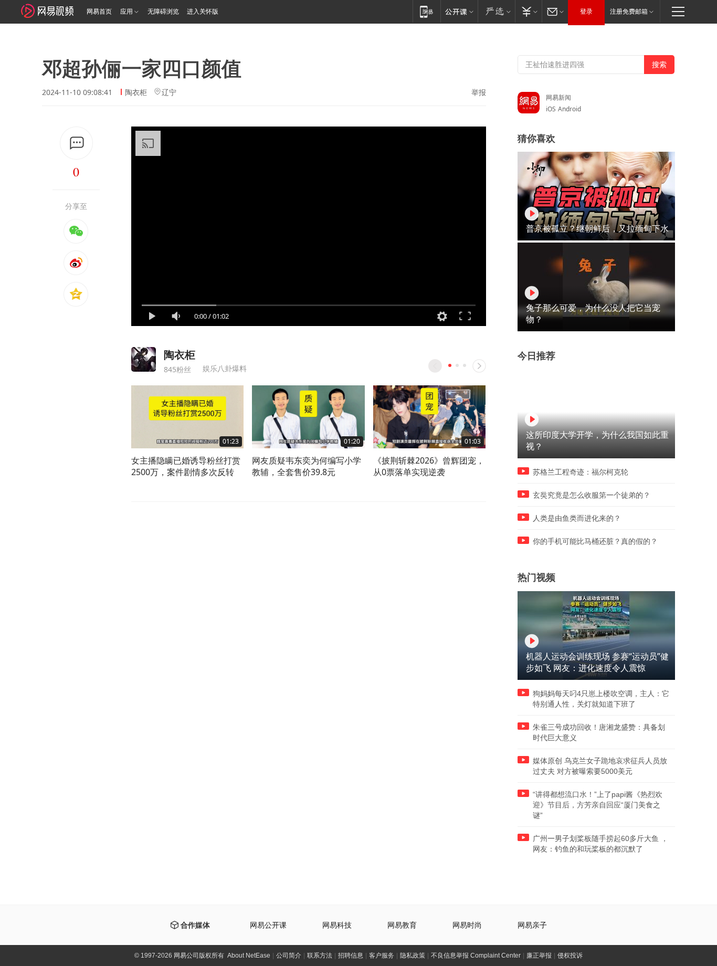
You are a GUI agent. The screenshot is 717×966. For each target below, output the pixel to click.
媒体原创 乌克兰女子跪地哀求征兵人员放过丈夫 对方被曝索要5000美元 (600, 766)
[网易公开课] (459, 11)
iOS (551, 108)
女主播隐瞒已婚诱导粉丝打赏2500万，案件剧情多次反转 (185, 466)
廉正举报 (539, 955)
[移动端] (426, 11)
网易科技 (337, 925)
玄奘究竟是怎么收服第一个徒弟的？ (591, 495)
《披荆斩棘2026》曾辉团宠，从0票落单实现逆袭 (428, 466)
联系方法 (319, 955)
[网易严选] (496, 11)
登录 (586, 11)
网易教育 (402, 925)
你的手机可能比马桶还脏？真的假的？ (595, 541)
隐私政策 (412, 955)
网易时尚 (467, 925)
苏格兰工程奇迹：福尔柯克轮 (580, 472)
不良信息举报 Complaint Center (476, 955)
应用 (126, 11)
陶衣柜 (136, 92)
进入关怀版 (202, 11)
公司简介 (288, 955)
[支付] (528, 11)
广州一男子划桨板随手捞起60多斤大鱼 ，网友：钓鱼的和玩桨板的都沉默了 (600, 843)
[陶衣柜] (143, 359)
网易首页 (99, 11)
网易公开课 (268, 925)
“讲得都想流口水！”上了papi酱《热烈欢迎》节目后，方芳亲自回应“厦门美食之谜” (597, 805)
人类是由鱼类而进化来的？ (577, 518)
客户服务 (381, 955)
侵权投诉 (570, 955)
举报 (478, 92)
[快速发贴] (76, 143)
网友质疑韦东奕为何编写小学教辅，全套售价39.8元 (306, 466)
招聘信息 (350, 955)
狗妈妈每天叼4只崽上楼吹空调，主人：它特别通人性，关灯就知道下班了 (601, 698)
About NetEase (248, 955)
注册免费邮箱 (629, 11)
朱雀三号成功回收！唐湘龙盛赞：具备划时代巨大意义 (599, 732)
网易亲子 (532, 925)
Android (569, 108)
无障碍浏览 (163, 11)
